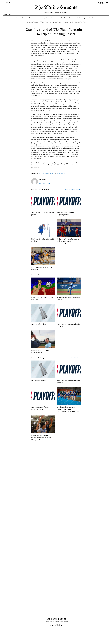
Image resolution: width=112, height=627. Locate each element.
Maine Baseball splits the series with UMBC (68, 299)
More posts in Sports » (75, 275)
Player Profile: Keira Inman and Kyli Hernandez (42, 351)
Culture (38, 18)
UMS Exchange (81, 18)
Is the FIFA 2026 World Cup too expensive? (42, 299)
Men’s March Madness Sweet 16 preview (42, 240)
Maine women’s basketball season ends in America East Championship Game (41, 437)
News (30, 18)
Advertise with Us (68, 22)
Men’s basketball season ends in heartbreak (42, 268)
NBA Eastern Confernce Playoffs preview (42, 213)
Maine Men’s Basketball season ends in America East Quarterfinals (68, 241)
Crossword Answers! (32, 22)
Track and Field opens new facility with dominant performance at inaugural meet (68, 409)
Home (17, 18)
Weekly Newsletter (55, 22)
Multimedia (62, 18)
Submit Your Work (80, 22)
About (23, 18)
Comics (71, 18)
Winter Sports (60, 173)
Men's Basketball (44, 173)
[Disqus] (56, 466)
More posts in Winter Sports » (74, 357)
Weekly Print (44, 22)
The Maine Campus (56, 7)
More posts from (44, 183)
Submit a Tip (93, 18)
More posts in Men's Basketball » (73, 189)
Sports (45, 18)
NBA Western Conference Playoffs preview (66, 213)
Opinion (53, 18)
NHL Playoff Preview (38, 324)
